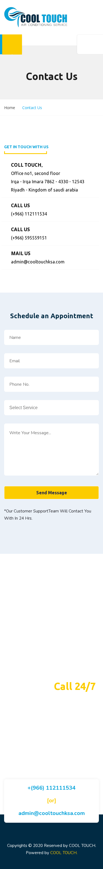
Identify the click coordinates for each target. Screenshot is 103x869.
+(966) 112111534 (51, 788)
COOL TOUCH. (63, 852)
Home (9, 107)
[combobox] (51, 407)
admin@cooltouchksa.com (51, 813)
